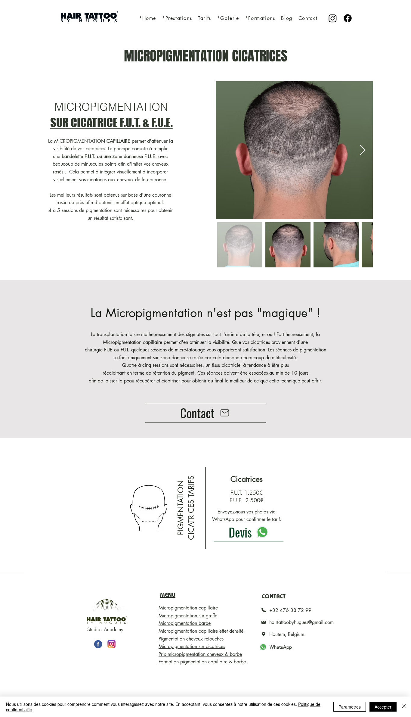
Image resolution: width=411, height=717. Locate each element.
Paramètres (349, 707)
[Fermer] (403, 706)
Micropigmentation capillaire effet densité (201, 631)
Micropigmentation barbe (185, 623)
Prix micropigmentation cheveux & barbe (200, 654)
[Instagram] (332, 18)
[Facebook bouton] (98, 644)
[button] (177, 18)
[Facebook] (347, 18)
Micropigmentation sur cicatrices (192, 646)
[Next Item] (362, 150)
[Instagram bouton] (111, 644)
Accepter (383, 707)
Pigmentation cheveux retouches (191, 639)
